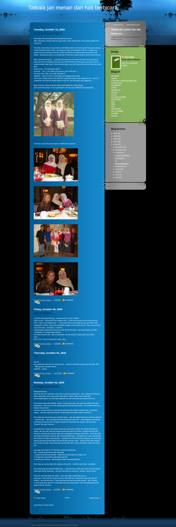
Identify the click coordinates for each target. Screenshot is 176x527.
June (118, 175)
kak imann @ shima (118, 97)
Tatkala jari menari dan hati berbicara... (75, 8)
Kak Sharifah (116, 99)
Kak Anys (114, 92)
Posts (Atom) (48, 505)
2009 (116, 136)
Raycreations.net (50, 525)
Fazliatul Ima (116, 90)
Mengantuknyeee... (47, 386)
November (120, 150)
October (119, 153)
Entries (115, 25)
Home (67, 498)
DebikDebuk (115, 85)
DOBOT (114, 88)
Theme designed (37, 525)
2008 (116, 139)
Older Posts (41, 498)
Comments (131, 25)
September (120, 166)
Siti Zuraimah (116, 109)
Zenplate (75, 525)
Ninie (113, 106)
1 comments (69, 490)
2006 (116, 144)
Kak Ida (114, 95)
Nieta (113, 104)
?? (35, 357)
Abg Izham (115, 76)
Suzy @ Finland (117, 111)
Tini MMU (114, 113)
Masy (113, 102)
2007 (116, 142)
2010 (116, 133)
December (120, 147)
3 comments (69, 300)
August (118, 169)
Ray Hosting (60, 525)
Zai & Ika (114, 116)
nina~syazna (129, 57)
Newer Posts (94, 498)
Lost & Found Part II (48, 33)
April (117, 177)
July (117, 172)
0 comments (69, 344)
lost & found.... (44, 313)
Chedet (114, 78)
